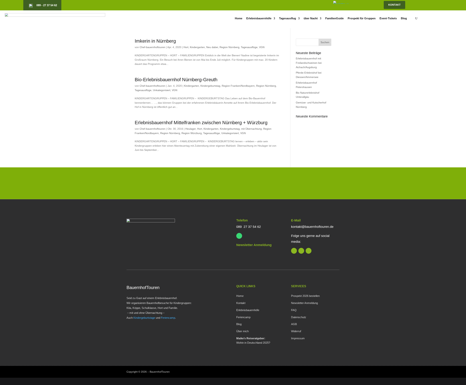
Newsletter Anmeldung (254, 245)
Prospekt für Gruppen (362, 18)
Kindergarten (197, 47)
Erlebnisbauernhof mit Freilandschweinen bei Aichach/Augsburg (309, 63)
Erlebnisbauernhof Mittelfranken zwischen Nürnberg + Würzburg (201, 122)
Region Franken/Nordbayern (238, 85)
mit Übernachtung (251, 128)
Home (238, 18)
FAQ (294, 310)
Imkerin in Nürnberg (155, 41)
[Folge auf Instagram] (290, 5)
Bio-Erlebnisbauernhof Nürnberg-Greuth (176, 79)
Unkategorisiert (161, 90)
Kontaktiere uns (315, 184)
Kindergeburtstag (210, 85)
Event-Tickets (388, 18)
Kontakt (240, 303)
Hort (185, 47)
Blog (404, 18)
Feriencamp (168, 317)
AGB (294, 324)
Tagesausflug (287, 18)
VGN (261, 47)
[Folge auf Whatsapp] (239, 236)
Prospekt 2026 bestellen (305, 295)
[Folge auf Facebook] (296, 5)
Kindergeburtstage (144, 317)
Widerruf (296, 331)
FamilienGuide (334, 18)
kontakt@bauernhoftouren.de (312, 227)
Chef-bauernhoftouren (152, 47)
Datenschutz (298, 317)
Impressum (298, 338)
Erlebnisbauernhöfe (258, 18)
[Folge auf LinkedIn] (284, 5)
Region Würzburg (191, 133)
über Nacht (311, 18)
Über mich (242, 331)
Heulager (190, 128)
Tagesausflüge (249, 47)
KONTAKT (394, 4)
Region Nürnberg (229, 47)
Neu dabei (212, 47)
